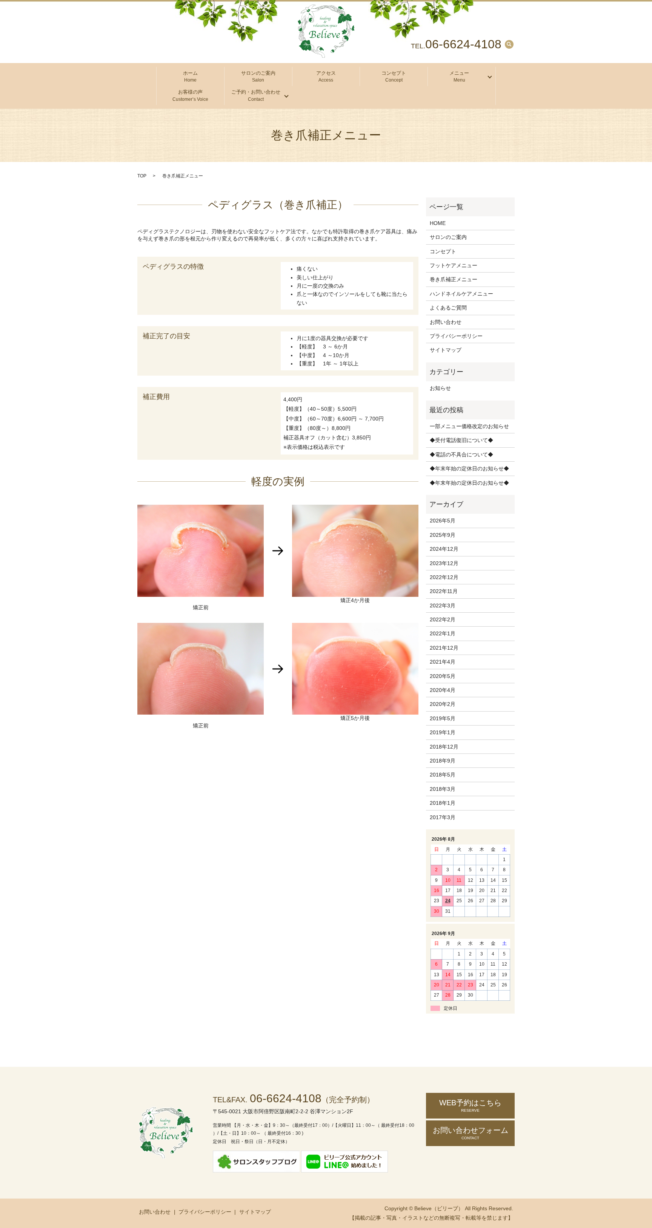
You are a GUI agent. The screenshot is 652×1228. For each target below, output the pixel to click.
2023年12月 (444, 563)
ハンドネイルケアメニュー (461, 294)
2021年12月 (444, 648)
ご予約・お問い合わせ (255, 95)
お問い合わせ (445, 322)
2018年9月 (442, 761)
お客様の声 (190, 95)
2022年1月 (442, 633)
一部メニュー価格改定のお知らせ (469, 426)
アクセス (326, 76)
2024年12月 (444, 549)
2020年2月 (442, 704)
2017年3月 (442, 817)
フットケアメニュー (453, 265)
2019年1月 (442, 732)
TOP (141, 176)
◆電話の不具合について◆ (461, 454)
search (509, 44)
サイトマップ (445, 350)
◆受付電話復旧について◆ (461, 440)
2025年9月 (442, 535)
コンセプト (393, 76)
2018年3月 (442, 789)
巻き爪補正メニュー (453, 279)
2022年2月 (442, 619)
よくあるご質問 (448, 308)
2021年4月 (442, 662)
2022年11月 (444, 591)
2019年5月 (442, 718)
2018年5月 (442, 775)
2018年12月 (444, 747)
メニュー (459, 76)
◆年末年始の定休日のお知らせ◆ (469, 468)
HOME (438, 223)
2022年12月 (444, 577)
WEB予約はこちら (470, 1105)
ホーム (190, 76)
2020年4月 (442, 690)
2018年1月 (442, 803)
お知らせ (440, 388)
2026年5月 (442, 521)
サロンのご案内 (258, 76)
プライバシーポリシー (456, 336)
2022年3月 (442, 605)
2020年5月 (442, 676)
